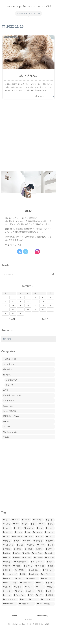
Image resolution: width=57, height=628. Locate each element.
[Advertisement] (28, 135)
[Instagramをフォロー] (37, 251)
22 (13, 310)
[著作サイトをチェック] (19, 251)
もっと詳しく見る (14, 245)
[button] (53, 274)
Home (14, 615)
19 (43, 306)
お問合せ (28, 619)
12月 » (45, 319)
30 (20, 314)
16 (20, 306)
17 (28, 306)
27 (50, 310)
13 (50, 302)
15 (13, 306)
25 (35, 310)
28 (5, 314)
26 (43, 310)
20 (50, 306)
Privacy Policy (42, 615)
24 (28, 310)
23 (20, 310)
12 (43, 302)
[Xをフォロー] (25, 251)
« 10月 (12, 319)
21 (5, 310)
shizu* (28, 210)
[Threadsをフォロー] (31, 251)
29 (13, 314)
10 (28, 302)
